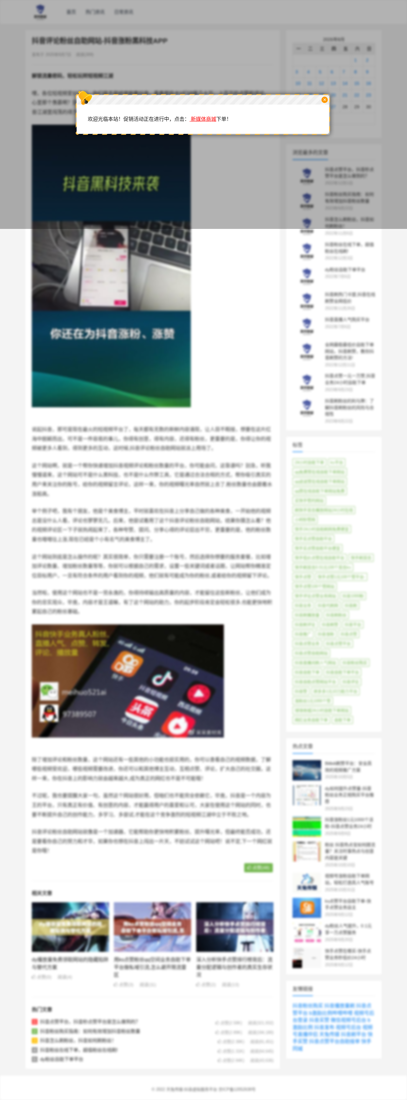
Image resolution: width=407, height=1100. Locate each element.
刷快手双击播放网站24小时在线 (324, 510)
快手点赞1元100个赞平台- (341, 576)
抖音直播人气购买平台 (347, 319)
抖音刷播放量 (307, 615)
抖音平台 (353, 624)
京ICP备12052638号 (237, 1089)
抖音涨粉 (326, 634)
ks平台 (336, 462)
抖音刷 (351, 605)
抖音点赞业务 (307, 643)
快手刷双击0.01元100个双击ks (323, 567)
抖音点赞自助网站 (311, 653)
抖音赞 (301, 691)
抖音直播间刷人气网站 (315, 662)
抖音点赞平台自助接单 (334, 1041)
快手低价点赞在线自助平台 (319, 557)
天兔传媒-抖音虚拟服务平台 (191, 1089)
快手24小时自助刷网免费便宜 (322, 529)
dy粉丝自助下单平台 (61, 1059)
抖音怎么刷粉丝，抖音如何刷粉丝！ (78, 1040)
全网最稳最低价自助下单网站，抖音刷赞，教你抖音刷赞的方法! (349, 351)
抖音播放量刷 (339, 1005)
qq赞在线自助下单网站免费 (320, 491)
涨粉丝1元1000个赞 (313, 700)
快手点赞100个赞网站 (315, 586)
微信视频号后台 (348, 1020)
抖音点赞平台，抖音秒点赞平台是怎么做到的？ (90, 1021)
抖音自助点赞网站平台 (315, 681)
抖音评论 (350, 681)
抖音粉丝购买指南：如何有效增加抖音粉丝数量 (90, 1031)
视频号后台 (348, 1027)
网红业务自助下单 (311, 720)
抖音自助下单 (307, 672)
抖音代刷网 (328, 605)
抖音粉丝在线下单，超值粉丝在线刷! (79, 1050)
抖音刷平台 (353, 1034)
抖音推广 (303, 634)
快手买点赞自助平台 (313, 538)
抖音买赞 (319, 1020)
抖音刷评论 (305, 624)
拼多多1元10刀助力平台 (335, 691)
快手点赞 (303, 576)
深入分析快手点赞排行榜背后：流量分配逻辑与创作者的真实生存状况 (234, 967)
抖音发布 (324, 1027)
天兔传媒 (329, 1034)
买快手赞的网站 (309, 500)
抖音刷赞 (330, 624)
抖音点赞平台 (338, 643)
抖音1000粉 (353, 596)
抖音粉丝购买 (354, 662)
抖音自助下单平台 (342, 672)
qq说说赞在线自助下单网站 (320, 481)
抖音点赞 (349, 634)
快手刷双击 (361, 557)
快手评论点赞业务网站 (315, 596)
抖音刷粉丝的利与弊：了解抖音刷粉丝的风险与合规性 (349, 407)
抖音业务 (303, 605)
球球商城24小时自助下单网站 (322, 710)
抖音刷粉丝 (336, 615)
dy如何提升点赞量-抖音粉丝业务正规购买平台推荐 (349, 795)
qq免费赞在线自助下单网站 (320, 472)
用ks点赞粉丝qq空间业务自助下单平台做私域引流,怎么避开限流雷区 (152, 967)
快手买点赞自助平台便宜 (317, 548)
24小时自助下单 (309, 462)
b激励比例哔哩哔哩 (331, 1013)
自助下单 (342, 720)
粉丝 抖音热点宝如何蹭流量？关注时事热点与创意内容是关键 (350, 851)
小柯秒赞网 (305, 519)
